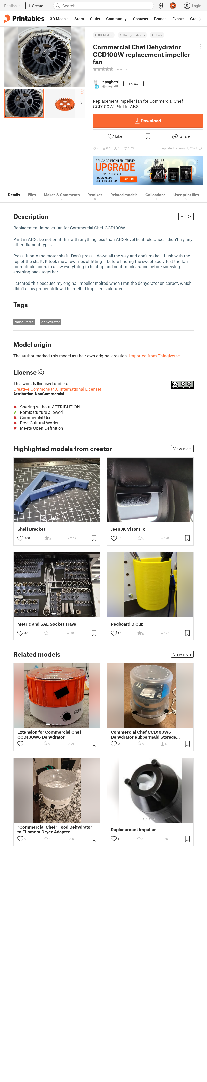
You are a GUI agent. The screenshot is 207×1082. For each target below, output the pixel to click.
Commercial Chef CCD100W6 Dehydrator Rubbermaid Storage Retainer (143, 734)
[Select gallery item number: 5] (65, 724)
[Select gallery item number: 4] (61, 724)
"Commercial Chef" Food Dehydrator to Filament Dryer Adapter (54, 829)
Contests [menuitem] (140, 18)
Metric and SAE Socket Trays (46, 624)
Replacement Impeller (133, 829)
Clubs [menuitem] (95, 18)
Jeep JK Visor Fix (128, 529)
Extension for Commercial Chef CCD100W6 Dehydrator (49, 734)
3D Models (105, 35)
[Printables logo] (24, 18)
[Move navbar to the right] (200, 18)
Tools (158, 35)
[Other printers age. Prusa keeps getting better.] (148, 170)
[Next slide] (80, 103)
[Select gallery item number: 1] (54, 519)
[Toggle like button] (20, 538)
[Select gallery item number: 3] (57, 724)
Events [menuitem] (178, 18)
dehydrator (50, 322)
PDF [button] (188, 216)
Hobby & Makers (134, 35)
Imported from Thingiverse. (155, 355)
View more (182, 448)
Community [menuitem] (116, 18)
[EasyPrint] (161, 5)
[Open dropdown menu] (200, 46)
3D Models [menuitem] (59, 18)
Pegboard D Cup (127, 624)
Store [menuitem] (79, 18)
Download (151, 120)
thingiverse (24, 322)
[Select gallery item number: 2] (59, 519)
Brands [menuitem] (160, 18)
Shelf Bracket (31, 529)
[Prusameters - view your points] (173, 5)
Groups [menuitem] (196, 18)
